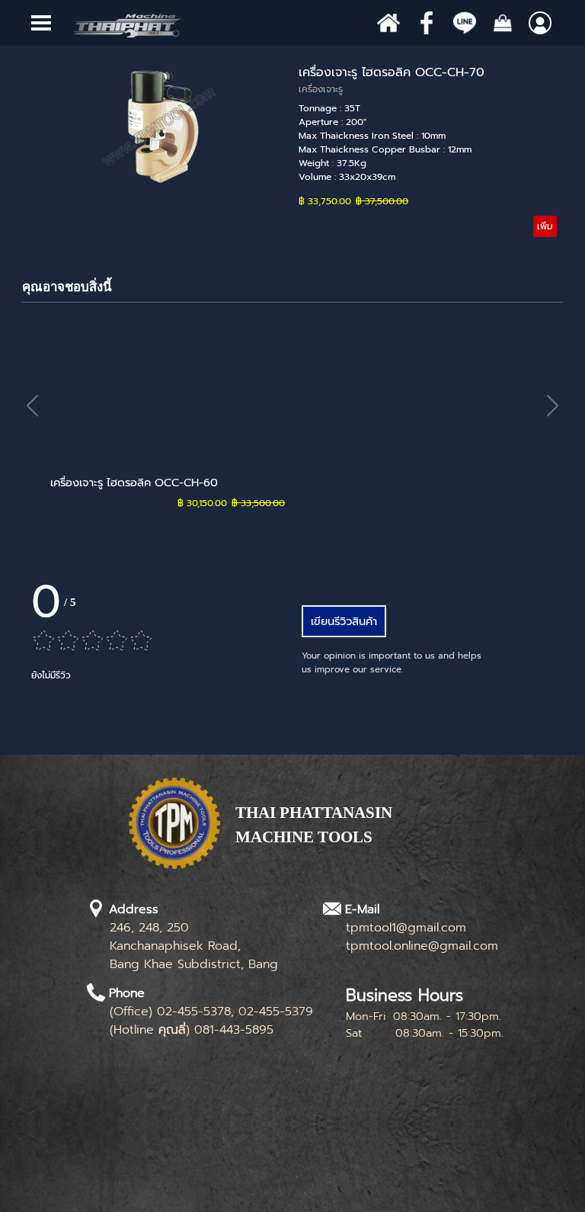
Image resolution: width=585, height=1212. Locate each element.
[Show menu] (41, 23)
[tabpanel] (345, 833)
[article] (292, 150)
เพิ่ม (545, 226)
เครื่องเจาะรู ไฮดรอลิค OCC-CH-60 (134, 482)
